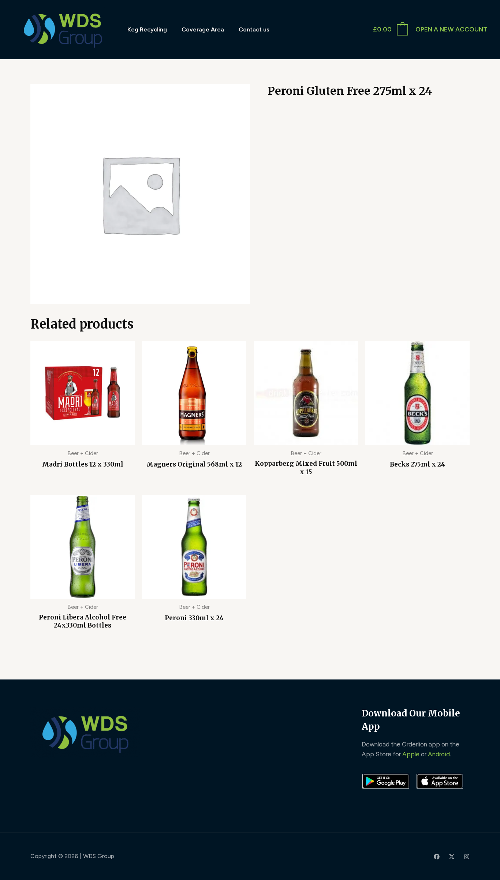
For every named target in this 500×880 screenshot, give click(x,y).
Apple (410, 754)
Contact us (254, 29)
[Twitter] (452, 857)
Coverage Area (203, 29)
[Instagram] (467, 857)
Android (439, 754)
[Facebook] (437, 857)
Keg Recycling (147, 29)
